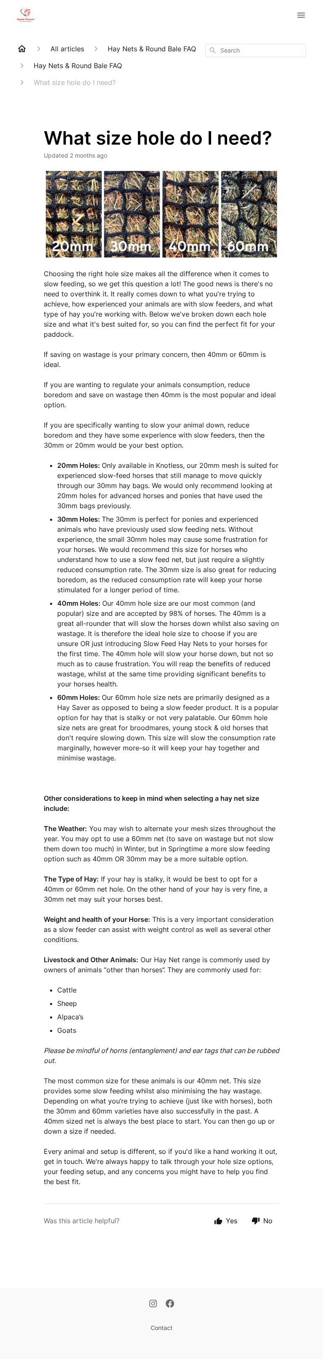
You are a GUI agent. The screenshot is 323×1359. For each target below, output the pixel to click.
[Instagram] (153, 1304)
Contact (161, 1327)
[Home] (22, 49)
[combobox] (255, 50)
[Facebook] (170, 1304)
